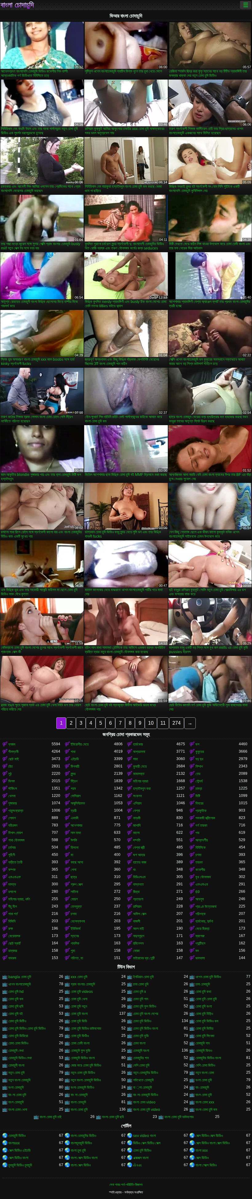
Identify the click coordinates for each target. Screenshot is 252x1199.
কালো (136, 833)
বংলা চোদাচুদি (16, 1087)
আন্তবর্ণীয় (201, 840)
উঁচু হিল (12, 906)
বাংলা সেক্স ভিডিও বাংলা (84, 1158)
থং (134, 870)
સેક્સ (137, 1165)
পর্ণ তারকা (201, 825)
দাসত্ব (12, 884)
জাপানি (136, 825)
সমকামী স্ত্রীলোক (205, 818)
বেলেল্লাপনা (78, 921)
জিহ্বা (136, 892)
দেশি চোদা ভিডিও (205, 1065)
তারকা (199, 862)
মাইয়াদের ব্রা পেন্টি (144, 958)
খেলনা (11, 796)
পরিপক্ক (200, 914)
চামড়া (198, 788)
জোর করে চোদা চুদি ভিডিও (86, 1065)
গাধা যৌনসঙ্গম (16, 840)
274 (176, 723)
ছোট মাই (13, 759)
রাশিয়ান (137, 906)
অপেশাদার (76, 825)
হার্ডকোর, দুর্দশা (204, 921)
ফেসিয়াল (76, 796)
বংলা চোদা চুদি (203, 1080)
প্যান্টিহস (200, 943)
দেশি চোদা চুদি (141, 1065)
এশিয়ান (137, 803)
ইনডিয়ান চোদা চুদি (143, 977)
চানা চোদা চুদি (140, 984)
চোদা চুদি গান (140, 999)
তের (197, 774)
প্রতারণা (138, 899)
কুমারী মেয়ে (140, 766)
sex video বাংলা (144, 1136)
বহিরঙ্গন (12, 825)
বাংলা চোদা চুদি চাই (50, 1117)
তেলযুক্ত (76, 906)
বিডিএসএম (139, 877)
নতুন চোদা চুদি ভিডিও (83, 1073)
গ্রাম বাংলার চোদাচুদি (83, 984)
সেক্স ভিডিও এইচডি (19, 1150)
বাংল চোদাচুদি (16, 1102)
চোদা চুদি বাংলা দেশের (145, 1014)
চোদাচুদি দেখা (16, 1050)
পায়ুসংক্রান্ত (15, 811)
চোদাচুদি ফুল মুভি (80, 1050)
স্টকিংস (12, 788)
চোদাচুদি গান (202, 1043)
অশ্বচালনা (139, 752)
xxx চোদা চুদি (79, 977)
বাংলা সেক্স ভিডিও (81, 1165)
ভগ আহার (139, 855)
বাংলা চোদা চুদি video (146, 1109)
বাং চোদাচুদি (202, 1087)
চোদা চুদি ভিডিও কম (207, 1021)
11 (163, 723)
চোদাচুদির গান (141, 1058)
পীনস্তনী (13, 752)
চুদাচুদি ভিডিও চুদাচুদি (20, 1165)
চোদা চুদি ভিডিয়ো (18, 1036)
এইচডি (75, 759)
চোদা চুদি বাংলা (79, 1014)
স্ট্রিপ (74, 781)
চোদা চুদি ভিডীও (80, 1036)
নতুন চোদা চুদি (16, 1073)
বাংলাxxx (14, 1143)
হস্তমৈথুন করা (142, 788)
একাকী (74, 818)
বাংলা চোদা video (144, 1102)
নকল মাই (138, 929)
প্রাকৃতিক (201, 811)
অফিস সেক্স (139, 914)
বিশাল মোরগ (15, 833)
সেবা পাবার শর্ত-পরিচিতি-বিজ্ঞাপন (126, 1184)
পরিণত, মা (77, 958)
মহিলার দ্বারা (140, 781)
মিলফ (11, 781)
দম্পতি (136, 840)
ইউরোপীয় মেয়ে (80, 744)
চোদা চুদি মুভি (141, 1036)
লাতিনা (74, 892)
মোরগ (74, 899)
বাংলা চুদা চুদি (78, 1150)
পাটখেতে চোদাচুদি (143, 1080)
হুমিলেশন (138, 943)
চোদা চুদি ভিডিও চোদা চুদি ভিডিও (26, 1028)
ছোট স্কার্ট (14, 943)
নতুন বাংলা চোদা (204, 1073)
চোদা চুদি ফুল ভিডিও (144, 1006)
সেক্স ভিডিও (202, 1158)
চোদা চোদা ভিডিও (18, 1043)
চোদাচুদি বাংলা (141, 1050)
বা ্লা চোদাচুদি (142, 1087)
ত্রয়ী (74, 811)
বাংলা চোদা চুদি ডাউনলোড (179, 1117)
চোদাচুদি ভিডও (203, 1050)
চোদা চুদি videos (82, 991)
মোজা (136, 951)
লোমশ (12, 818)
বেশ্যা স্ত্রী (139, 847)
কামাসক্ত (138, 774)
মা (72, 855)
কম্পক (12, 870)
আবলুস (199, 899)
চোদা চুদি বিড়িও (204, 1014)
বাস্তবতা (138, 884)
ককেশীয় (200, 870)
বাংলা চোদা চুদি (79, 1109)
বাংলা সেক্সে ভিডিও (206, 1165)
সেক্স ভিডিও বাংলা (18, 1158)
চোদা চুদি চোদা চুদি (206, 999)
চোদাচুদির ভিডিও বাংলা (208, 1058)
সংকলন (137, 796)
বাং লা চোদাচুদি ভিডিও (145, 1095)
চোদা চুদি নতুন (79, 1006)
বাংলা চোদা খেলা (17, 1109)
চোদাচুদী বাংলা (16, 1065)
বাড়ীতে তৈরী (15, 862)
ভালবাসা (200, 958)
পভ (197, 833)
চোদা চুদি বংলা (203, 1006)
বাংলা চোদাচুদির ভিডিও (83, 1136)
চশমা (198, 855)
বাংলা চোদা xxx (204, 1102)
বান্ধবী (136, 818)
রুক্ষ (10, 929)
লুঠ (10, 774)
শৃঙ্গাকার (12, 803)
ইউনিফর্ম (76, 929)
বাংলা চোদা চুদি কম (206, 1109)
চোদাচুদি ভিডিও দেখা (20, 1058)
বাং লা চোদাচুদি (79, 1095)
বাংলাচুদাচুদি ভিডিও (81, 1143)
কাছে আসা (77, 862)
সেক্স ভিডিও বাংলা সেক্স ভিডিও (212, 1143)
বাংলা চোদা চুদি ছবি (113, 1117)
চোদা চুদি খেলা (79, 999)
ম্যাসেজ (199, 936)
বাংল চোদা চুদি (203, 1095)
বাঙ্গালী (136, 921)
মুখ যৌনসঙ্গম (203, 877)
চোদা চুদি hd (16, 991)
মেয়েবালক (14, 936)
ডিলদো (74, 847)
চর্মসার (12, 847)
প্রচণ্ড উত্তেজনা (205, 906)
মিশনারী (75, 766)
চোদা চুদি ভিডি (79, 1021)
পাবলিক (75, 943)
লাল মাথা (76, 833)
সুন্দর (73, 774)
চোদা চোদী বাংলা (80, 1043)
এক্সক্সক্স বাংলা (140, 1158)
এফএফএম (201, 884)
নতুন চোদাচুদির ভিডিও (145, 1073)
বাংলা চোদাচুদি (17, 5)
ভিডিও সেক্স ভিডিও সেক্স (146, 1143)
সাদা (135, 759)
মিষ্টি (197, 796)
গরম (73, 788)
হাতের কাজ (139, 862)
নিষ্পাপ (199, 766)
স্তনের (75, 936)
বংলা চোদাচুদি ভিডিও (82, 1087)
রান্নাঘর (12, 951)
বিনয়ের (199, 803)
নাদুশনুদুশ (138, 936)
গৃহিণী (11, 855)
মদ (197, 951)
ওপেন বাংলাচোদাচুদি (19, 984)
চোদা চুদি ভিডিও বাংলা (145, 1028)
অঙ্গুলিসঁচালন (78, 803)
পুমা (73, 951)
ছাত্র (74, 877)
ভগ (197, 744)
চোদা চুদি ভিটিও (17, 1021)
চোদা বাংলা (139, 1043)
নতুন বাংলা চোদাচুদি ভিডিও (86, 1080)
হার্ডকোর (138, 744)
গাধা (73, 752)
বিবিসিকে (200, 847)
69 (197, 892)
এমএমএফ (14, 877)
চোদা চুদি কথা (203, 991)
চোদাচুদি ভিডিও (17, 1136)
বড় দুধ (199, 759)
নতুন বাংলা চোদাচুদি (19, 1080)
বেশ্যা (136, 811)
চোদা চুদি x (139, 991)
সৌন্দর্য (199, 781)
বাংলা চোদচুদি (78, 1102)
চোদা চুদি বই (15, 1014)
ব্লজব (11, 744)
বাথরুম (12, 958)
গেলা (73, 870)
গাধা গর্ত (13, 914)
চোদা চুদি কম (15, 999)
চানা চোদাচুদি (202, 984)
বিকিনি (11, 921)
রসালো (12, 892)
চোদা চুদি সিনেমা (204, 1036)
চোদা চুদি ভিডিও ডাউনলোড (86, 1028)
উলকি (74, 840)
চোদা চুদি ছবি (15, 1006)
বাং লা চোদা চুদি (17, 1095)
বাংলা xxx (201, 1150)
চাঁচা (10, 766)
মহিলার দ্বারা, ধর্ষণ (19, 899)
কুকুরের (199, 752)
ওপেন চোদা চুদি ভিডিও (208, 977)
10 (151, 723)
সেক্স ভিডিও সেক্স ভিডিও (209, 1136)
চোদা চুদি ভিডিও (142, 1021)
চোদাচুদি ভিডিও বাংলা (83, 1058)
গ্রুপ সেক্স (77, 884)
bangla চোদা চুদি (19, 977)
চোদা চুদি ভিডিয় (204, 1028)
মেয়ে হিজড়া (202, 929)
